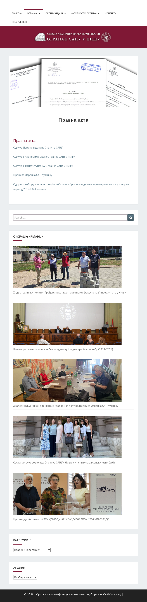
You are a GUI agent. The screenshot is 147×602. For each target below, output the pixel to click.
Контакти (111, 13)
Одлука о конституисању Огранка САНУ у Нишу (43, 166)
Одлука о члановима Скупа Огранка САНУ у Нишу (44, 156)
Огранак (32, 13)
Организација (54, 13)
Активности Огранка (84, 13)
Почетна (17, 13)
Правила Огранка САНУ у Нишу (32, 175)
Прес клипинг (20, 21)
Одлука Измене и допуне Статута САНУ (38, 147)
